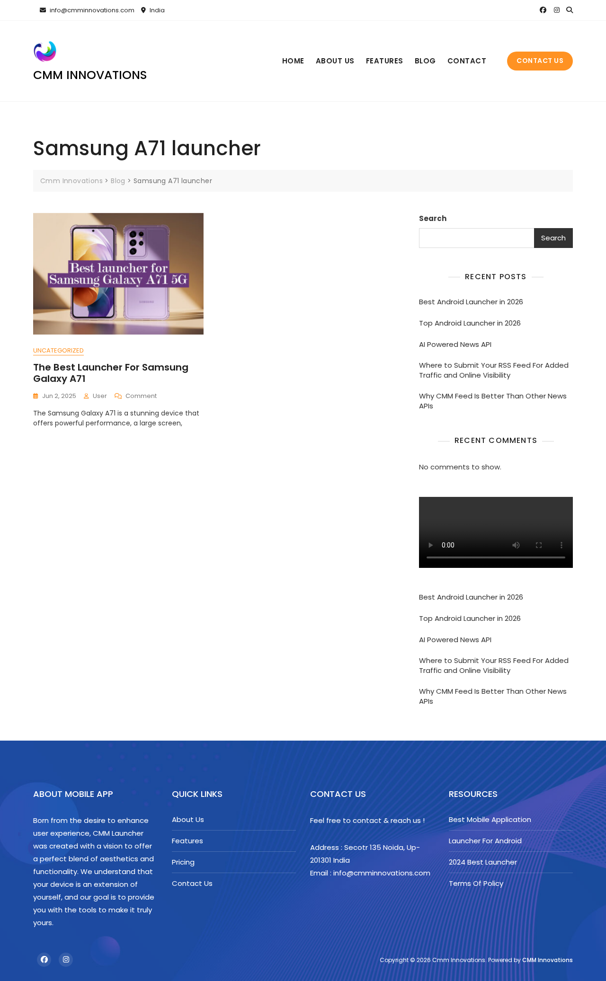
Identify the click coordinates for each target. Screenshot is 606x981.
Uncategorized (58, 350)
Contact (467, 61)
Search (432, 218)
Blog (425, 61)
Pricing (183, 862)
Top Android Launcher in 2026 (470, 323)
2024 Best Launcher (483, 862)
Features (384, 61)
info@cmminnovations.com (91, 10)
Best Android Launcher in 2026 (471, 302)
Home (293, 61)
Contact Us (540, 60)
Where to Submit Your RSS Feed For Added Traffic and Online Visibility (494, 370)
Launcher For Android (485, 841)
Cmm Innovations (90, 75)
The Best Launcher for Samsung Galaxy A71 (110, 373)
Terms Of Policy (476, 883)
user (100, 395)
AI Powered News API (455, 344)
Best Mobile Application (490, 819)
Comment (141, 396)
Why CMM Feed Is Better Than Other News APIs (493, 401)
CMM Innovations (547, 960)
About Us (335, 61)
